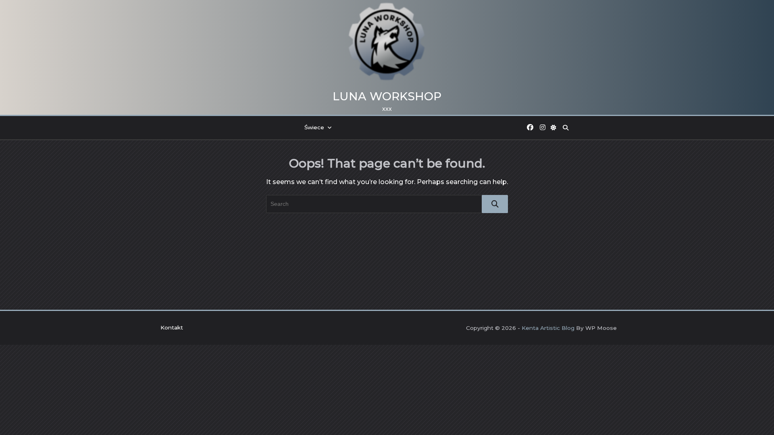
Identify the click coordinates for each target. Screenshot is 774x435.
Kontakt (171, 327)
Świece (314, 127)
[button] (554, 127)
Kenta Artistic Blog (548, 328)
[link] (530, 127)
